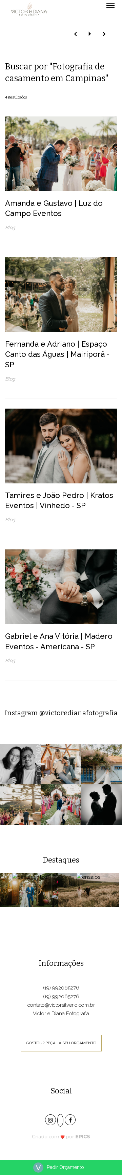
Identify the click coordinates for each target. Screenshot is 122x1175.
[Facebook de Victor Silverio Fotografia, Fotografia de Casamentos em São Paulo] (71, 1119)
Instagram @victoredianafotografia (61, 713)
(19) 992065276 (61, 988)
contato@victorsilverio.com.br (61, 1005)
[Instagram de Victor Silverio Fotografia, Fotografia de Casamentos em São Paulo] (51, 1119)
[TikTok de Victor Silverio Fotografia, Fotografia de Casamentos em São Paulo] (61, 1120)
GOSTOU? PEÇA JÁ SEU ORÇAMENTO (61, 1043)
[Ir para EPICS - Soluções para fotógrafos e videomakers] (61, 1136)
